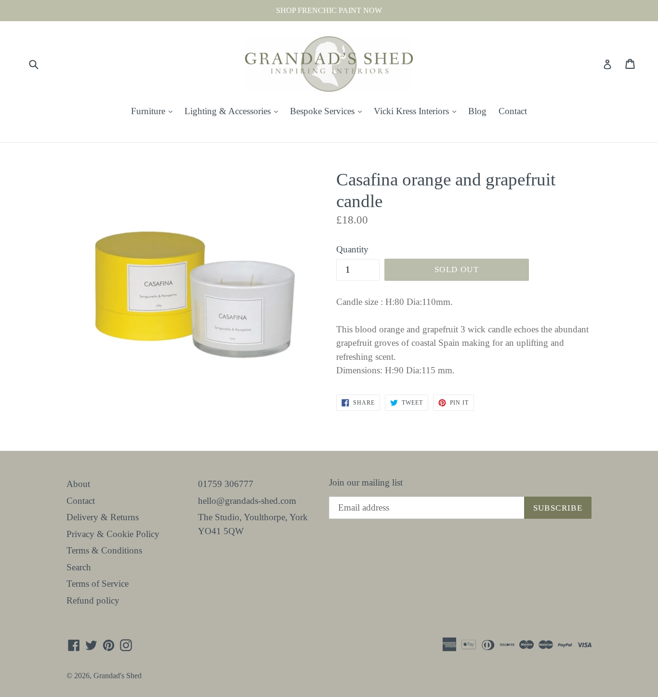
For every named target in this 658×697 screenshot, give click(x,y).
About (78, 484)
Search (78, 567)
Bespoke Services (328, 110)
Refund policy (92, 600)
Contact (513, 111)
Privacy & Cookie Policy (112, 534)
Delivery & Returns (102, 517)
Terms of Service (97, 584)
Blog (477, 111)
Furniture (154, 110)
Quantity (352, 249)
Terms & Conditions (104, 550)
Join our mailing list (366, 482)
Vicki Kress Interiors (417, 110)
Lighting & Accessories (233, 110)
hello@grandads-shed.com (247, 501)
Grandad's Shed (117, 675)
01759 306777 (225, 484)
